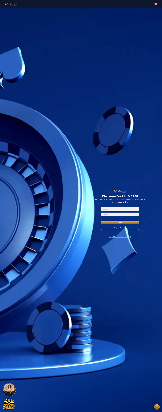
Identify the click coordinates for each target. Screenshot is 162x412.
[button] (155, 4)
